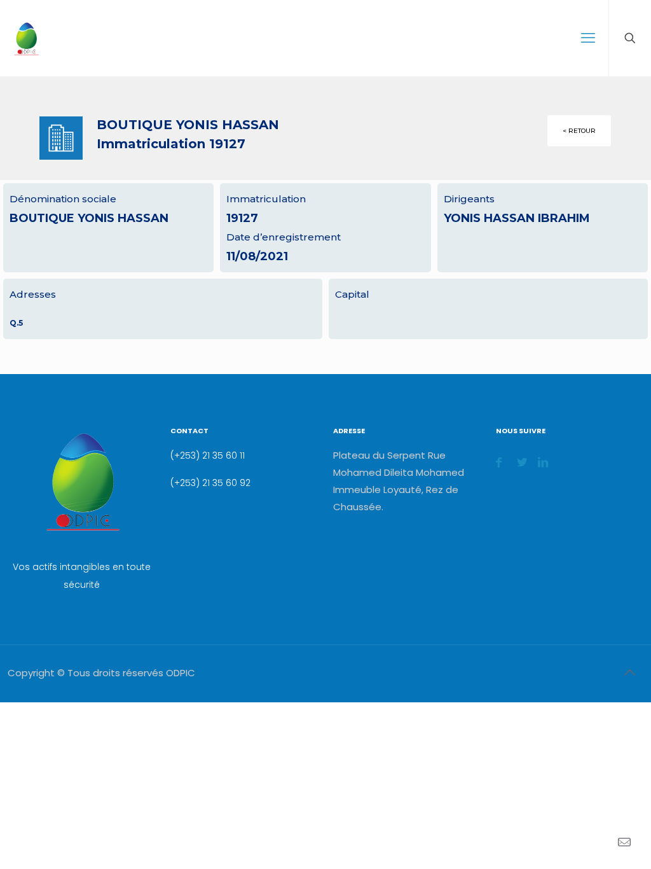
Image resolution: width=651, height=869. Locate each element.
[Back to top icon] (629, 672)
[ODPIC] (26, 38)
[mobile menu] (588, 38)
